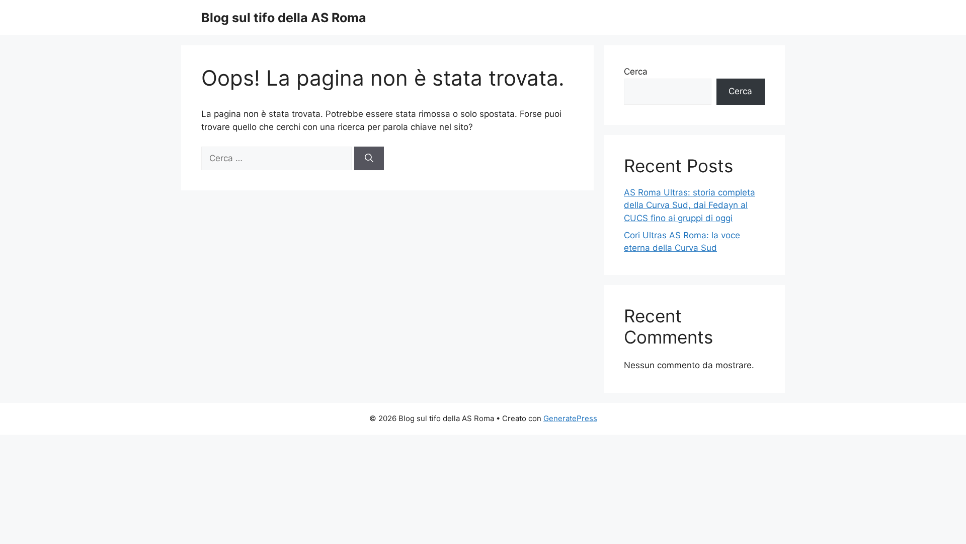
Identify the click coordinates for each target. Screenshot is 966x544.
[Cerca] (369, 159)
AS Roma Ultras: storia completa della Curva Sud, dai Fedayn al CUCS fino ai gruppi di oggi (689, 205)
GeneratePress (570, 418)
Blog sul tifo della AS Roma (283, 17)
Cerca (636, 71)
